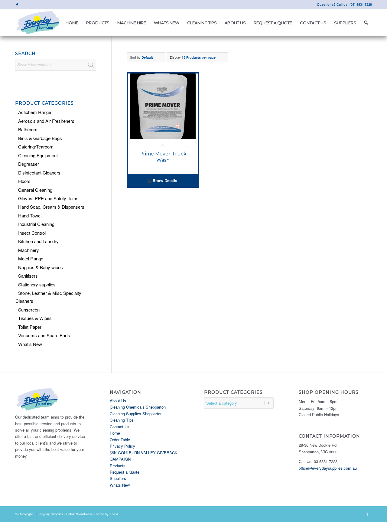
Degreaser (28, 164)
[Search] (366, 22)
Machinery (28, 250)
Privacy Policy (122, 446)
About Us (118, 400)
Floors (24, 181)
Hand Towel (29, 215)
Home (115, 433)
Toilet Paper (29, 327)
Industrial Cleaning (36, 224)
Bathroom (27, 129)
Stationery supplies (37, 284)
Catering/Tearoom (36, 146)
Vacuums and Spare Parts (44, 335)
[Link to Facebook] (16, 4)
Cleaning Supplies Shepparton (136, 413)
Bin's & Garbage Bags (40, 138)
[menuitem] (72, 22)
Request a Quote (124, 472)
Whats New (120, 485)
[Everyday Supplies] (38, 22)
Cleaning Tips (122, 420)
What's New (30, 344)
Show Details (164, 180)
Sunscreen (29, 309)
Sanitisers (28, 275)
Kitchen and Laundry (38, 241)
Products (117, 465)
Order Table (120, 439)
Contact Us (119, 426)
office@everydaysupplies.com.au (328, 468)
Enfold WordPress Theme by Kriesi (92, 513)
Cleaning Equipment (38, 155)
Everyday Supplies (49, 513)
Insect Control (32, 233)
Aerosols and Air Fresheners (46, 121)
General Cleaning (35, 190)
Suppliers (118, 478)
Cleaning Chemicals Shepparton (138, 407)
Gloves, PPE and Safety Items (48, 198)
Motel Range (30, 258)
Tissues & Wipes (35, 318)
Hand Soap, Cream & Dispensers (51, 207)
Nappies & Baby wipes (40, 267)
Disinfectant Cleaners (39, 172)
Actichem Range (34, 112)
